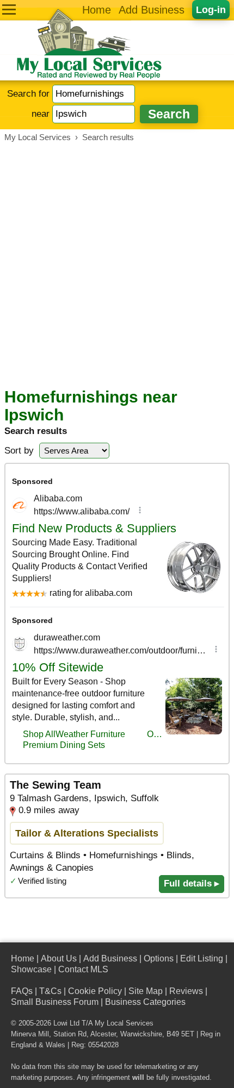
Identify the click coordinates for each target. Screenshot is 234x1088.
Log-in (211, 9)
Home (96, 10)
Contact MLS (83, 969)
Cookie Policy (95, 991)
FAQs (22, 991)
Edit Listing (201, 958)
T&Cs (50, 991)
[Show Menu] (9, 9)
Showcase (31, 969)
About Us (59, 958)
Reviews (186, 991)
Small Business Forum (54, 1002)
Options (159, 958)
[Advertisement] (117, 265)
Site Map (145, 991)
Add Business (151, 10)
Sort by (19, 450)
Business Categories (145, 1002)
